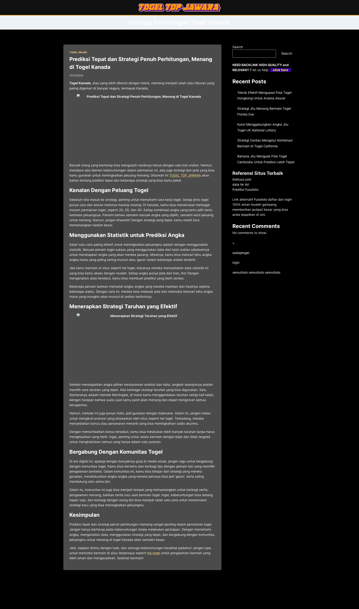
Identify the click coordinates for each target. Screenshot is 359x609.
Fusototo (260, 199)
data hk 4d (240, 184)
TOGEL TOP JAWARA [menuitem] (185, 175)
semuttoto (240, 272)
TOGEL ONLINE (78, 52)
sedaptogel (240, 253)
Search (237, 47)
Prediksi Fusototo (245, 189)
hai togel (153, 553)
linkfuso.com (241, 179)
